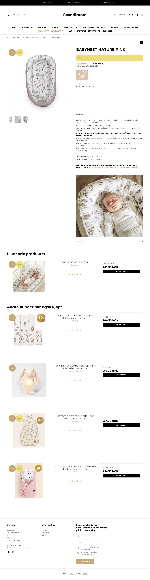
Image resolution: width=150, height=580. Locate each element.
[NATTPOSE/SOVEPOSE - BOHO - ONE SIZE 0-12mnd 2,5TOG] (29, 435)
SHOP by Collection (48, 27)
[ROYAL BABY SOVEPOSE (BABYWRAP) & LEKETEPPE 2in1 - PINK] (29, 485)
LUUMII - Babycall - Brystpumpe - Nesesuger (90, 31)
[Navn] (92, 536)
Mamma (114, 27)
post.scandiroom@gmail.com (22, 548)
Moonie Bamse (131, 27)
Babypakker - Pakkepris (94, 27)
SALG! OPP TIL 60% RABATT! (50, 31)
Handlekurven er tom (122, 15)
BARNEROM (27, 27)
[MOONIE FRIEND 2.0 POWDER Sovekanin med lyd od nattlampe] (29, 385)
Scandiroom (75, 15)
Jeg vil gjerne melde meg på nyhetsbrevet (94, 548)
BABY (14, 27)
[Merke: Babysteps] (82, 76)
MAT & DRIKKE (70, 27)
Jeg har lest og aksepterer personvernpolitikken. (89, 553)
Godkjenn (84, 561)
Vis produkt (121, 271)
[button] (141, 42)
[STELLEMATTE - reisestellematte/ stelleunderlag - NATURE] (29, 334)
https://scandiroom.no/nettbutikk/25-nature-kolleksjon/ (114, 167)
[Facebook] (10, 552)
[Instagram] (14, 552)
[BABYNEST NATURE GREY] (29, 281)
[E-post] (92, 543)
